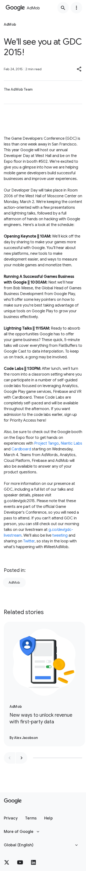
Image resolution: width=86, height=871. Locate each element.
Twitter (29, 541)
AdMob (14, 582)
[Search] (63, 7)
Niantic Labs (71, 443)
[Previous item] (9, 758)
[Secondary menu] (76, 7)
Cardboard (21, 449)
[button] (79, 69)
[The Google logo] (13, 801)
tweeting (60, 535)
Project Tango (46, 443)
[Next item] (21, 758)
